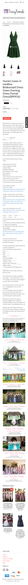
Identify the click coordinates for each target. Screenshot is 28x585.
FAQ (4, 563)
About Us (5, 556)
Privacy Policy (6, 560)
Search (4, 554)
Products (9, 22)
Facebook (7, 570)
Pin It (11, 103)
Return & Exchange (8, 558)
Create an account (14, 2)
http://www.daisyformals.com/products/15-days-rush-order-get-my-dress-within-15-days (13, 233)
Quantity (5, 111)
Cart (23, 2)
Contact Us (26, 121)
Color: (4, 106)
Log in (6, 2)
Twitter (4, 570)
